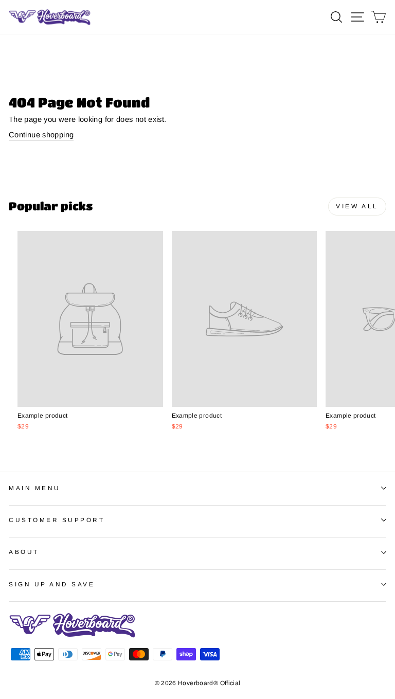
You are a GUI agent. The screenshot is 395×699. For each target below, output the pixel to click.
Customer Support (57, 519)
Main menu (35, 488)
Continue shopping (41, 135)
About (24, 551)
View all (357, 206)
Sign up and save (52, 584)
